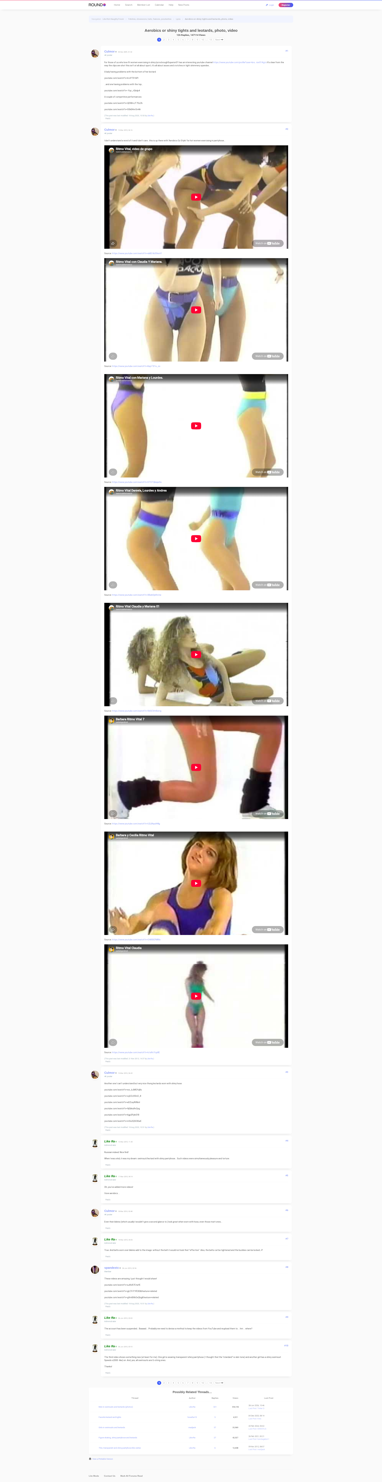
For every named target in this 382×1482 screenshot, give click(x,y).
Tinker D (260, 1408)
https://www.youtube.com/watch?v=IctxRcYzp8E (136, 1052)
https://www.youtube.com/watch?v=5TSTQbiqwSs (137, 482)
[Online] (116, 1142)
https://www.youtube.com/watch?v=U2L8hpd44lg (136, 823)
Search (128, 5)
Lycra (178, 19)
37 (215, 1427)
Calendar (159, 5)
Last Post (252, 1408)
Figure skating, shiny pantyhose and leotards (118, 1437)
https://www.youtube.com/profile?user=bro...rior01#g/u (240, 62)
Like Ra (150, 116)
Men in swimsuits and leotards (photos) (116, 1407)
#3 (286, 1072)
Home (117, 5)
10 (202, 39)
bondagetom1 (263, 1439)
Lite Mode (94, 1476)
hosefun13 (192, 1417)
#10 (286, 1345)
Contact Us (109, 1476)
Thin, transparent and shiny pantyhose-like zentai (120, 1448)
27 (215, 1437)
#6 (286, 1210)
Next (218, 39)
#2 (286, 129)
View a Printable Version (102, 1459)
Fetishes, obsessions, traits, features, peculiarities (149, 19)
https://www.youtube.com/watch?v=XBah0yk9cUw (136, 595)
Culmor (109, 51)
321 (215, 1407)
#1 (286, 51)
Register (286, 5)
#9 (286, 1317)
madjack (192, 1427)
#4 (286, 1141)
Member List (143, 5)
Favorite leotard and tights (110, 1417)
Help (171, 5)
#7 (286, 1239)
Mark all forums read (131, 1476)
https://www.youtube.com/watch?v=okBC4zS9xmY (137, 253)
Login (271, 5)
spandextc (111, 1267)
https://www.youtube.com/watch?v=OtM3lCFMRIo (136, 939)
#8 (286, 1267)
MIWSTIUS (261, 1429)
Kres (259, 1419)
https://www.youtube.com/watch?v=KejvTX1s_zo (136, 366)
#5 (286, 1175)
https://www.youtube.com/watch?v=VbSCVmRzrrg (136, 711)
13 (210, 39)
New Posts (183, 5)
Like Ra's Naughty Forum (113, 19)
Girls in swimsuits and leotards (112, 1427)
